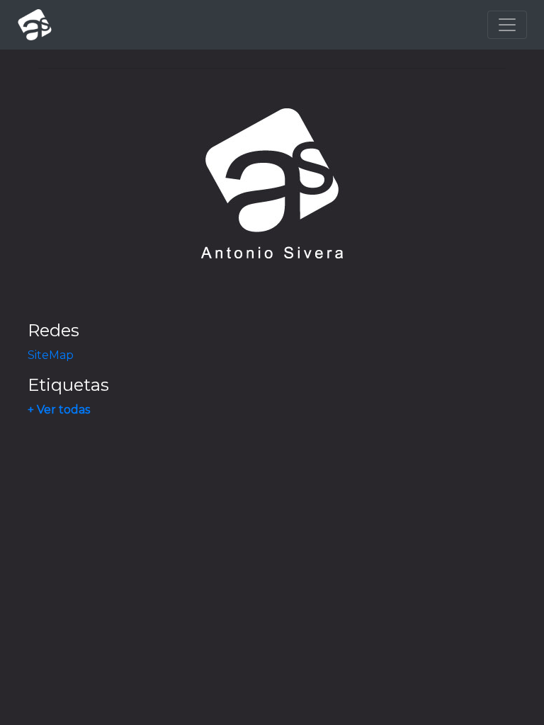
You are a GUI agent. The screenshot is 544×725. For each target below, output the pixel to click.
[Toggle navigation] (507, 25)
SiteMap (51, 355)
